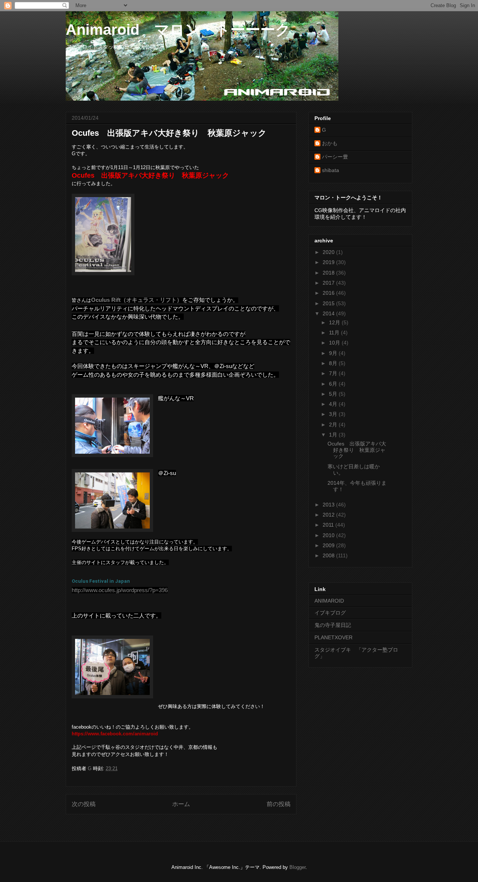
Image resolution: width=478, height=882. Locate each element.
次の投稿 (84, 804)
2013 (329, 505)
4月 (334, 404)
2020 (329, 252)
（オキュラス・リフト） (151, 300)
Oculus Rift (106, 300)
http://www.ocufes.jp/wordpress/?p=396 (120, 590)
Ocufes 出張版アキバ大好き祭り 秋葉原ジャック (357, 450)
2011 (329, 525)
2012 (329, 515)
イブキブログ (330, 613)
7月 (334, 373)
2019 (329, 262)
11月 (335, 333)
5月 (334, 394)
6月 (334, 384)
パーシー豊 (335, 157)
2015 (329, 303)
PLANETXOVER (333, 637)
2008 (329, 555)
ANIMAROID (329, 601)
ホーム (181, 804)
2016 (329, 293)
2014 (329, 313)
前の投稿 (279, 804)
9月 (334, 353)
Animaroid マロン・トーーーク (178, 29)
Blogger (297, 867)
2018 (329, 273)
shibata (330, 170)
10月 (335, 343)
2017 (329, 283)
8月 (334, 363)
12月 (335, 322)
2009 (329, 545)
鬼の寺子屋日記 (332, 625)
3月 (334, 414)
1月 (334, 435)
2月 (334, 425)
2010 (329, 535)
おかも (330, 143)
